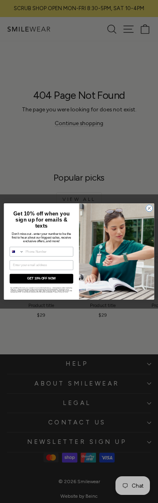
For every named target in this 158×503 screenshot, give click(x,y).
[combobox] (16, 251)
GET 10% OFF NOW (41, 278)
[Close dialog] (149, 208)
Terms (66, 291)
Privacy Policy (57, 291)
